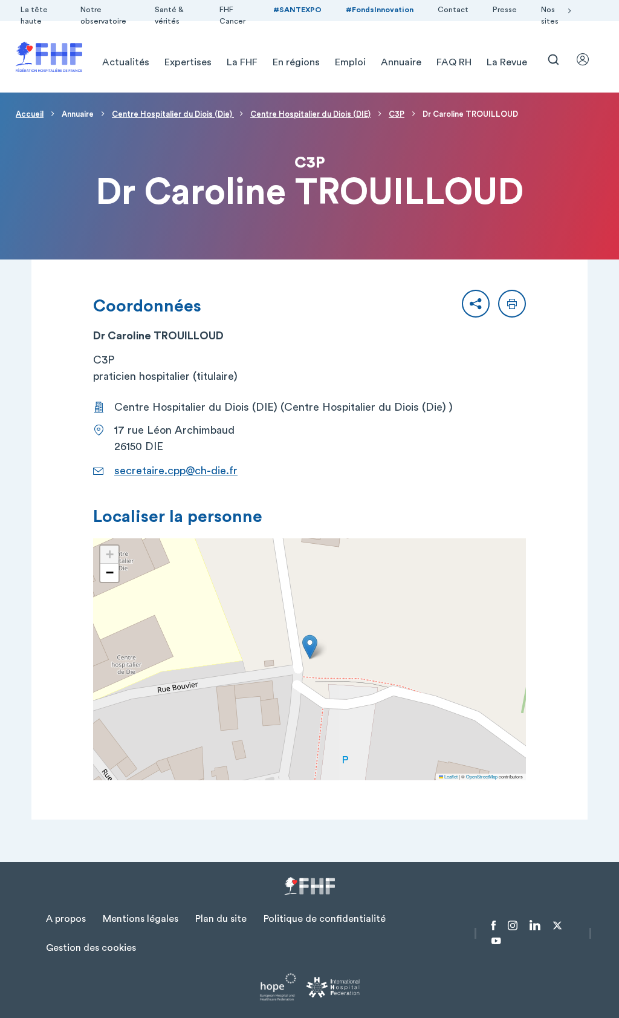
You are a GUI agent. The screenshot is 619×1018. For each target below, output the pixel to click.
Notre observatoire (103, 15)
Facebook (493, 925)
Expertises (188, 62)
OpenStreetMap (481, 776)
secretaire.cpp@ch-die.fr (176, 470)
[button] (476, 304)
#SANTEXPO (297, 9)
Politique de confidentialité (325, 919)
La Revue (507, 62)
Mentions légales (140, 919)
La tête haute (34, 15)
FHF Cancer (232, 15)
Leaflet (450, 776)
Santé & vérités (169, 15)
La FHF (242, 62)
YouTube (496, 941)
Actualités (125, 62)
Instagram (512, 925)
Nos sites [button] (550, 15)
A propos (66, 919)
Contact (453, 9)
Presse (505, 9)
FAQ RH (454, 62)
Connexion (588, 59)
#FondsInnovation (379, 9)
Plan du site (221, 919)
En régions (296, 62)
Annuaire (401, 62)
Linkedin (535, 925)
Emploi (350, 62)
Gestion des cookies (91, 948)
